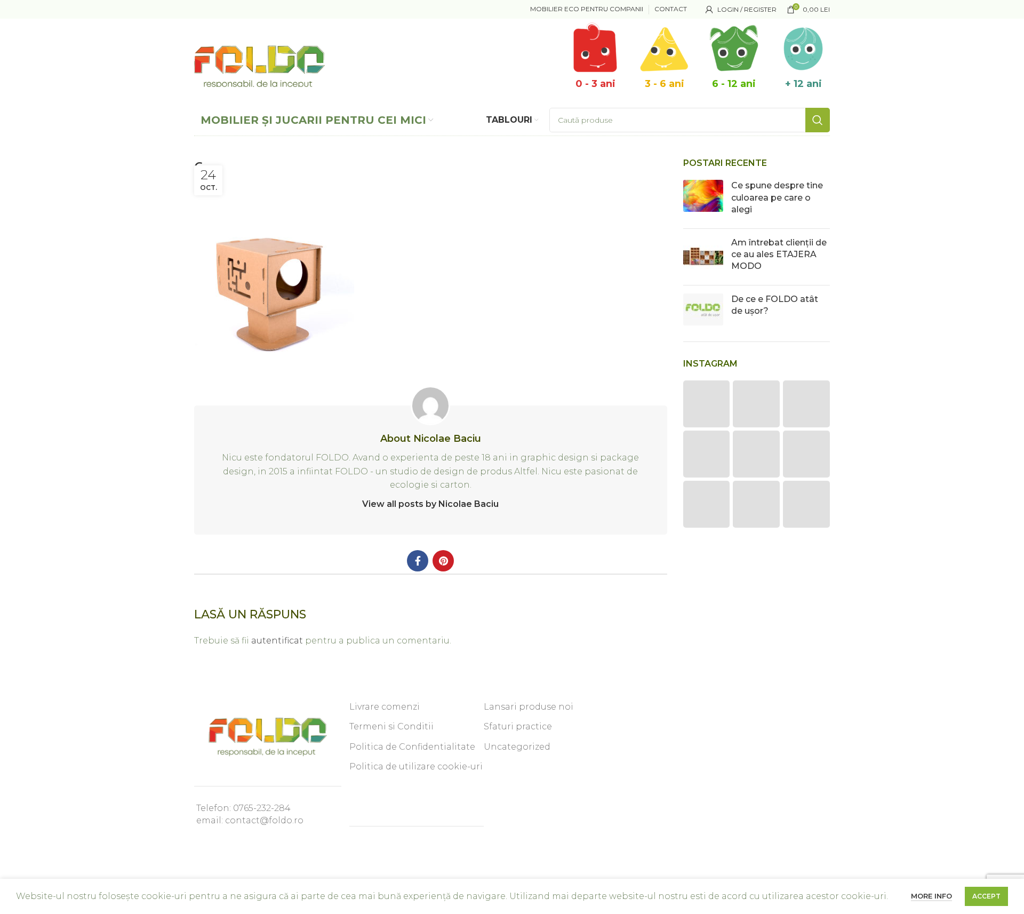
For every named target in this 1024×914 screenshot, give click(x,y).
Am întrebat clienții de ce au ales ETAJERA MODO (779, 254)
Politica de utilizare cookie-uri (416, 766)
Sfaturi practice (518, 726)
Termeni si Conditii (391, 726)
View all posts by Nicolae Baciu (430, 504)
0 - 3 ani (595, 84)
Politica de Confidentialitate (412, 747)
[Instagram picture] (706, 403)
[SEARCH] (817, 120)
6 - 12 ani (734, 84)
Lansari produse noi (528, 707)
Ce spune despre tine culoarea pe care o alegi (777, 197)
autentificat (277, 640)
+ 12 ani (803, 84)
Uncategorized (517, 747)
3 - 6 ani (664, 84)
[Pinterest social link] (443, 560)
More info (931, 896)
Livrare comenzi (384, 707)
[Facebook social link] (417, 560)
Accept (986, 896)
